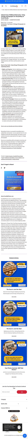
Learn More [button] (6, 429)
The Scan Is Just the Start (14, 289)
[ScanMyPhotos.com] (14, 6)
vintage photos (15, 159)
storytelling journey (6, 85)
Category (3, 399)
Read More (14, 296)
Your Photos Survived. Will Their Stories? (14, 368)
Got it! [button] (19, 427)
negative (20, 206)
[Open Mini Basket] (25, 6)
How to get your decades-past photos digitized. (12, 126)
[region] (14, 1)
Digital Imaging (4, 19)
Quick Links (4, 403)
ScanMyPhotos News (15, 19)
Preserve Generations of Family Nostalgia (11, 148)
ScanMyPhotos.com (20, 70)
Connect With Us (5, 408)
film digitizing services (6, 208)
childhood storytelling (10, 157)
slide (16, 206)
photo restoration (11, 205)
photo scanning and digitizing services (10, 200)
